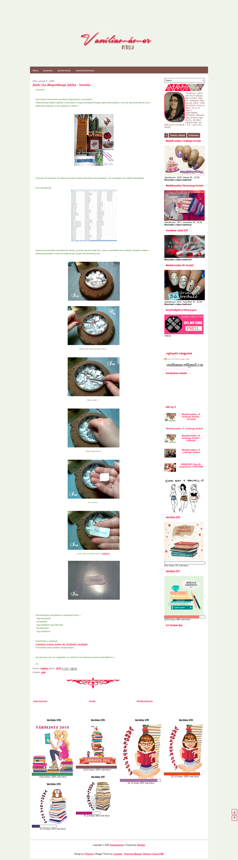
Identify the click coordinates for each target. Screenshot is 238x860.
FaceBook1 (71, 644)
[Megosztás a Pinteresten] (75, 669)
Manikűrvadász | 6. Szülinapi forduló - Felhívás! (191, 438)
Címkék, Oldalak (177, 135)
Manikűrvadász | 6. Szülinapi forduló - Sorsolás (191, 416)
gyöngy (58, 644)
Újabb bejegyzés (40, 701)
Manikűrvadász (64, 70)
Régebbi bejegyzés (145, 701)
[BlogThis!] (66, 669)
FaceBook (82, 644)
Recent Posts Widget (173, 359)
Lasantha (117, 854)
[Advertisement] (183, 343)
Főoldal (35, 70)
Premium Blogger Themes (137, 854)
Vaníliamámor (117, 845)
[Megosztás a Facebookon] (72, 669)
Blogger (141, 845)
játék (43, 672)
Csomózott (41, 644)
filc (63, 644)
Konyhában (48, 70)
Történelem (193, 135)
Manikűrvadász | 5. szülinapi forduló (191, 451)
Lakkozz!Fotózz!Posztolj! (85, 70)
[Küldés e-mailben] (63, 669)
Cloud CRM (158, 854)
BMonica (106, 553)
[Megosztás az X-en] (69, 669)
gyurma (50, 644)
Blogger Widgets (185, 359)
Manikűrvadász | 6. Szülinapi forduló (184, 428)
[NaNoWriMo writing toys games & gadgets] (53, 774)
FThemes (89, 854)
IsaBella (44, 668)
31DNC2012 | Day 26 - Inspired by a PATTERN (191, 465)
